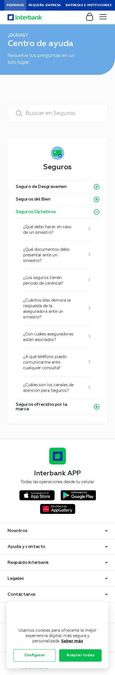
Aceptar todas (80, 655)
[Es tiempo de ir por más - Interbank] (25, 17)
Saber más (72, 640)
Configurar (34, 655)
